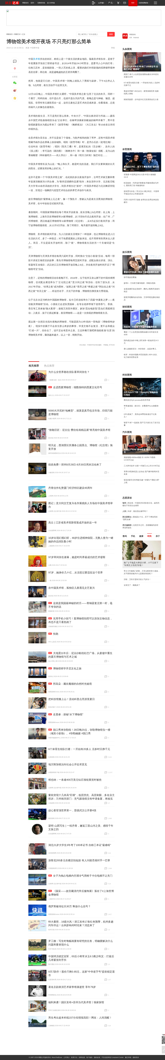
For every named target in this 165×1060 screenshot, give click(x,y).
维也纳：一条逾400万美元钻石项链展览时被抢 (75, 779)
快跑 (55, 633)
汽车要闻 (127, 432)
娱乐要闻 (127, 252)
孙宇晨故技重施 (130, 277)
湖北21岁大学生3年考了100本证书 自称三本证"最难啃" (79, 845)
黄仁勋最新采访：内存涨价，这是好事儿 (140, 349)
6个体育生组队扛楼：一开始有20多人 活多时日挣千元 (79, 749)
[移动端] (93, 3)
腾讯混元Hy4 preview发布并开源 (137, 400)
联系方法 (74, 1057)
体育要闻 (127, 149)
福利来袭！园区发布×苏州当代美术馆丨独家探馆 (76, 1002)
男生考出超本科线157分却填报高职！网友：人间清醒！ (80, 1017)
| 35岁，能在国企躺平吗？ (135, 511)
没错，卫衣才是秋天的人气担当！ (137, 579)
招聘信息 (82, 1057)
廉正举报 (128, 1057)
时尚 (149, 536)
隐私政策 (97, 1057)
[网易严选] (110, 3)
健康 (141, 536)
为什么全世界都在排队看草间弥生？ (69, 372)
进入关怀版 (51, 3)
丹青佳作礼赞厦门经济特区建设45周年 (70, 487)
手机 (133, 536)
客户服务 (89, 1057)
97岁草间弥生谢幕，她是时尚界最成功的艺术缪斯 (76, 557)
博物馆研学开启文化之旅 (67, 668)
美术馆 (36, 59)
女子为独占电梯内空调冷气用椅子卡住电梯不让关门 (82, 875)
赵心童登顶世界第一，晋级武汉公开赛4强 (72, 810)
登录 (132, 3)
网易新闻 (132, 34)
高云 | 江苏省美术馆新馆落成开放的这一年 (72, 522)
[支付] (118, 3)
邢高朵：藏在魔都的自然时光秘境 (72, 683)
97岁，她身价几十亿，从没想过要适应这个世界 (75, 572)
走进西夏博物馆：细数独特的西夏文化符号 (77, 387)
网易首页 (25, 3)
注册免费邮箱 (143, 3)
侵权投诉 (136, 1057)
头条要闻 (127, 49)
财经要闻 (127, 307)
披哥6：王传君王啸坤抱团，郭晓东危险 (139, 283)
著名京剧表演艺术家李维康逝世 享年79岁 (72, 987)
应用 (32, 3)
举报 (113, 48)
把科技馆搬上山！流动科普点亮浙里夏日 (71, 699)
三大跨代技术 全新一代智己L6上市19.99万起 (142, 466)
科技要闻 (127, 375)
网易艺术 (17, 34)
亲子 (158, 536)
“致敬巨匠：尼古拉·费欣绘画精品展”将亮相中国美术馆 (79, 430)
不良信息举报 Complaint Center (113, 1057)
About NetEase (57, 1057)
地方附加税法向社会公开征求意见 (67, 764)
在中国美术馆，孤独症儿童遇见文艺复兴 (71, 587)
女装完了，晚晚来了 (132, 585)
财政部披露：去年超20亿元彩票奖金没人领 (141, 99)
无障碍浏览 (41, 3)
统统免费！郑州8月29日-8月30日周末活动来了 (75, 464)
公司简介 (67, 1057)
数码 (125, 536)
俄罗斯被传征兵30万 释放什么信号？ (69, 906)
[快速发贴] (15, 61)
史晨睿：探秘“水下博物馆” (68, 714)
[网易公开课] (101, 3)
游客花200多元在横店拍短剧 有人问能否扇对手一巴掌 (79, 860)
